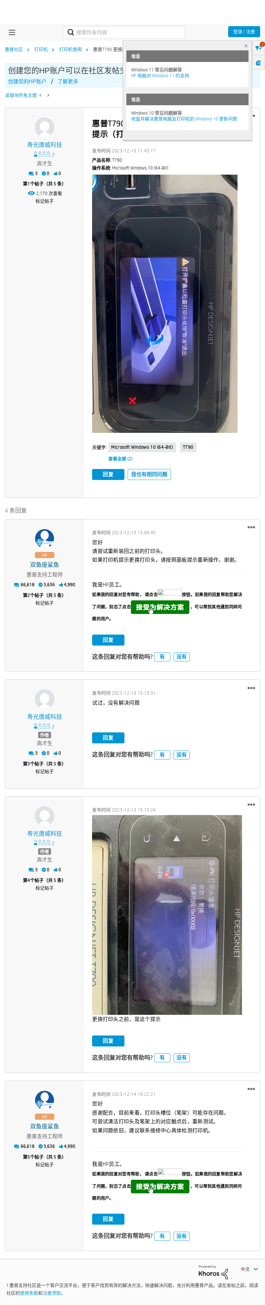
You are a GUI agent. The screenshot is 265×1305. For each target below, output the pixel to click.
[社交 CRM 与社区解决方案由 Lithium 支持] (213, 1272)
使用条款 (29, 1293)
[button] (165, 304)
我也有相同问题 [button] (149, 474)
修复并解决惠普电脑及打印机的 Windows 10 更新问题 (184, 119)
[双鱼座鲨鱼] (44, 538)
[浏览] (10, 32)
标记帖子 (45, 201)
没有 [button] (181, 656)
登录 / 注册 (244, 32)
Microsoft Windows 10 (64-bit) (142, 447)
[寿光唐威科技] (44, 127)
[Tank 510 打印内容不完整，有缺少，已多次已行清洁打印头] (47, 95)
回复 (108, 474)
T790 (188, 447)
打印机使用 (70, 49)
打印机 (41, 49)
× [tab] (246, 46)
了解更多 (68, 81)
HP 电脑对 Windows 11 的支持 (160, 75)
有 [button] (162, 656)
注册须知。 (54, 1293)
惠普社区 (14, 49)
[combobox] (124, 32)
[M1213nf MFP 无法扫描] (41, 95)
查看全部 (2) (120, 459)
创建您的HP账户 (27, 81)
